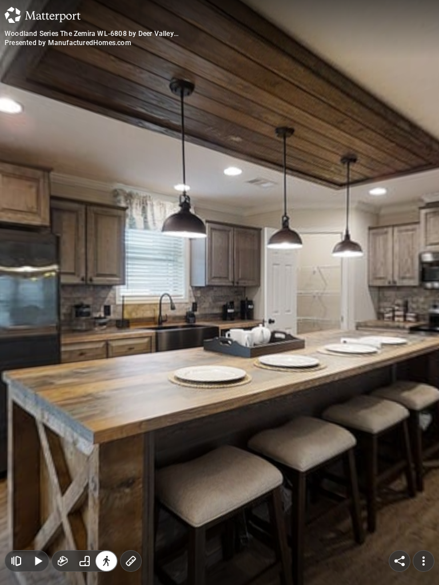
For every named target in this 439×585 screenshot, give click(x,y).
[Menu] (423, 561)
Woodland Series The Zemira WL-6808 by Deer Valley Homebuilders (89, 34)
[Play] (37, 561)
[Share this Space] (399, 561)
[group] (84, 561)
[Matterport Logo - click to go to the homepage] (42, 15)
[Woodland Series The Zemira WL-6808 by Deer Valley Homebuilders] (219, 292)
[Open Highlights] (16, 561)
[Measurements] (131, 561)
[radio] (63, 561)
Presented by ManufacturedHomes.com (68, 43)
